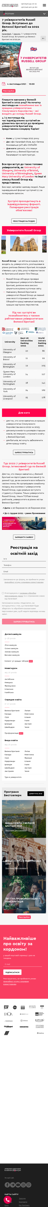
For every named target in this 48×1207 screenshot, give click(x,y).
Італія (27, 720)
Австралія (9, 771)
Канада (8, 714)
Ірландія (8, 724)
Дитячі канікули (13, 634)
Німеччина (29, 714)
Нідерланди (10, 720)
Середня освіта (13, 699)
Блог (7, 906)
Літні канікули (11, 645)
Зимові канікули (12, 651)
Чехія (27, 727)
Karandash (6, 34)
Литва (27, 751)
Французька (10, 686)
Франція (28, 758)
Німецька (9, 682)
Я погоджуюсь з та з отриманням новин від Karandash (25, 596)
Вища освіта (11, 740)
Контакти (23, 1202)
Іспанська (9, 689)
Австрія (28, 724)
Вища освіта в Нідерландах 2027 (23, 862)
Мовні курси (11, 668)
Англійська (9, 679)
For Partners (24, 1205)
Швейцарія (9, 727)
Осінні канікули (11, 648)
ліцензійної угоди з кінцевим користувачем (24, 582)
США (7, 717)
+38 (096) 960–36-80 (29, 7)
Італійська (9, 692)
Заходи (16, 34)
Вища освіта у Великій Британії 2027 (20, 824)
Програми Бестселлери (15, 830)
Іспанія (28, 717)
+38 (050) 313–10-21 (29, 4)
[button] (24, 14)
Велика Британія (12, 710)
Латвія (27, 710)
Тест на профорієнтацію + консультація (22, 900)
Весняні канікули (12, 655)
